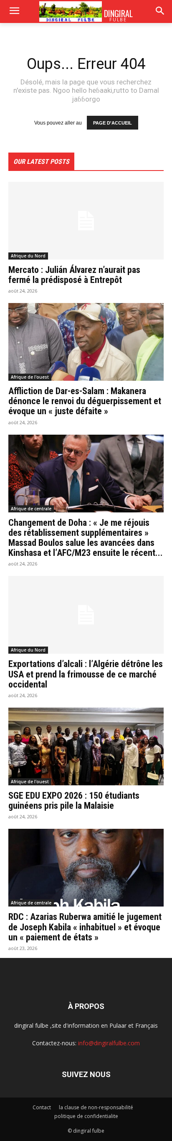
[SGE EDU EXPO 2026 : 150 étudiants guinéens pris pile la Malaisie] (86, 746)
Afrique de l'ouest (30, 377)
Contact (42, 1107)
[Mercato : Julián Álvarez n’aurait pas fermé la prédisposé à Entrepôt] (86, 221)
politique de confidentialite (86, 1116)
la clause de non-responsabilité (96, 1107)
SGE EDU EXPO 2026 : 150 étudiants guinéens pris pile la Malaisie (73, 800)
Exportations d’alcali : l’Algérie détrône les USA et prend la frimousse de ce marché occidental (85, 674)
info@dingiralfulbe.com (109, 1043)
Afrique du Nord (28, 256)
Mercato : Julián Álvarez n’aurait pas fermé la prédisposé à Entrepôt (74, 275)
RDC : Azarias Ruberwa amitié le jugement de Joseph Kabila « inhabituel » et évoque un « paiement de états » (85, 927)
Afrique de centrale (31, 509)
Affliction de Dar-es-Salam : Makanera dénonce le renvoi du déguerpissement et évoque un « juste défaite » (84, 401)
